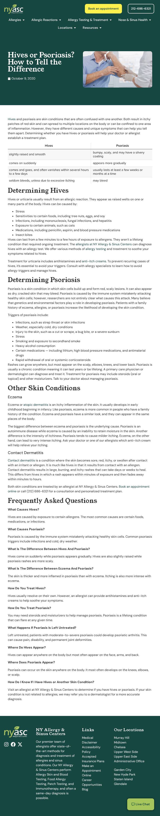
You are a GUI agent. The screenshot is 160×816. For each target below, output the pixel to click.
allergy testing (95, 249)
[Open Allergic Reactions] (60, 20)
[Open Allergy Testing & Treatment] (110, 20)
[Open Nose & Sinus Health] (150, 20)
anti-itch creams (94, 261)
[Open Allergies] (23, 20)
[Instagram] (6, 744)
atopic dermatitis (35, 405)
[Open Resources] (100, 27)
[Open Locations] (74, 27)
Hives (12, 119)
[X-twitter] (20, 744)
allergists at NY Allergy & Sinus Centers (104, 244)
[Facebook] (13, 744)
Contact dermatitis (21, 460)
